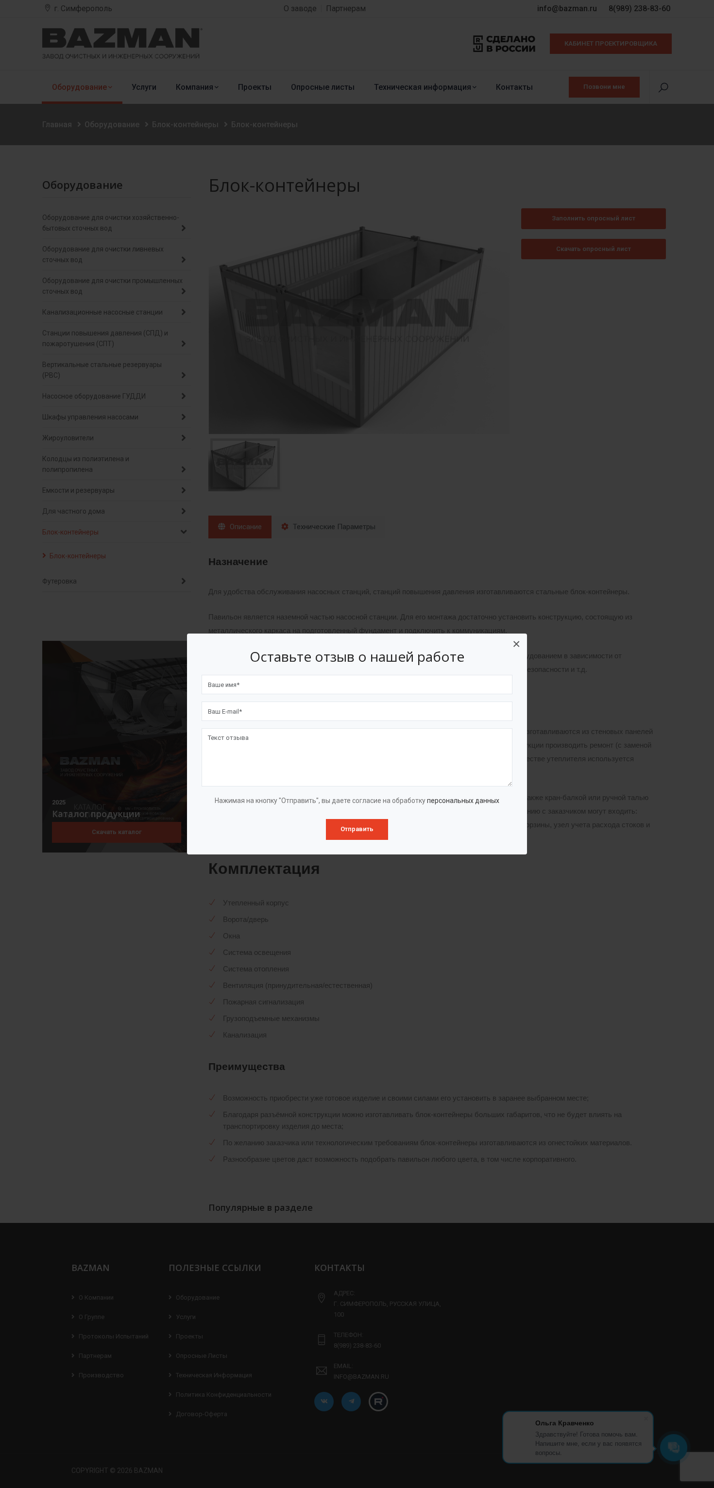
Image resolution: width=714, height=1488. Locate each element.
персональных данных (463, 800)
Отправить (357, 829)
